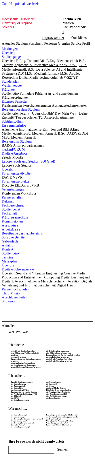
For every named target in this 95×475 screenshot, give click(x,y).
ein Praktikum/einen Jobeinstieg (58, 392)
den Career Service (53, 382)
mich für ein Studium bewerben (23, 351)
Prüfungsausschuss (15, 217)
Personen (50, 43)
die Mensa (50, 386)
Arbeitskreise (11, 229)
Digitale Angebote (14, 153)
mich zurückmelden (18, 357)
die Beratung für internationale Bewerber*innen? (23, 424)
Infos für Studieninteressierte (22, 382)
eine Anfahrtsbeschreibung (56, 396)
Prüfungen (9, 89)
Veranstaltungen (13, 189)
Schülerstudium (12, 121)
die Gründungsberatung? (20, 427)
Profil (86, 43)
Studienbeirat (11, 209)
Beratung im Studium (17, 141)
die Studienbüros (17, 388)
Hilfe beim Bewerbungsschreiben (58, 390)
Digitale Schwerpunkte (18, 269)
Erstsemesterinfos (14, 125)
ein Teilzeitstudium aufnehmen (57, 351)
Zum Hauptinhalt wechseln (21, 4)
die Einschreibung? (18, 417)
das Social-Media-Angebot (56, 388)
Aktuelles (8, 43)
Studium (22, 43)
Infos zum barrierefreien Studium (24, 392)
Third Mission (11, 293)
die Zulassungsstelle (18, 386)
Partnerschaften (12, 197)
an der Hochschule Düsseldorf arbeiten (25, 367)
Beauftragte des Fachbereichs (22, 233)
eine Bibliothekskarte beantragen (58, 353)
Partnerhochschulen (15, 289)
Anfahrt (7, 245)
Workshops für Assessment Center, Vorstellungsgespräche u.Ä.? (59, 422)
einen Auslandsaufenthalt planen (23, 363)
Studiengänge (11, 57)
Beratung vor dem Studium (21, 109)
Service (76, 43)
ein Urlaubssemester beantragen (23, 365)
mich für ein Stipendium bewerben (59, 361)
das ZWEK (15, 398)
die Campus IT (51, 384)
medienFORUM (13, 149)
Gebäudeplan (11, 241)
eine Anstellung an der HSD (56, 394)
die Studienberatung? (19, 415)
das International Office (20, 390)
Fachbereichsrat (13, 205)
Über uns (8, 265)
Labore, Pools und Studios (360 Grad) (28, 161)
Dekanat (7, 201)
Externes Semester (14, 101)
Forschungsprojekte (15, 181)
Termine (7, 257)
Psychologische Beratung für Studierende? (62, 415)
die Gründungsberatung (20, 400)
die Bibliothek (16, 396)
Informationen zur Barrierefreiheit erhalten (63, 355)
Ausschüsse (10, 225)
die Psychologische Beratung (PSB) (24, 394)
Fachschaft (9, 213)
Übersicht (8, 53)
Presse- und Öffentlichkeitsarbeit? (59, 425)
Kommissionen (12, 221)
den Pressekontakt (53, 398)
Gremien (64, 43)
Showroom (9, 301)
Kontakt (7, 249)
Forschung (35, 43)
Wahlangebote (12, 85)
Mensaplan (9, 261)
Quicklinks (79, 38)
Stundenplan (10, 81)
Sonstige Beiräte (13, 237)
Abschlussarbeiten (14, 297)
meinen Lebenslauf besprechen (57, 357)
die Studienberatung (18, 384)
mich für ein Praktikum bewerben (59, 359)
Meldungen (10, 49)
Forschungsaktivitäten (17, 173)
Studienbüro (10, 253)
